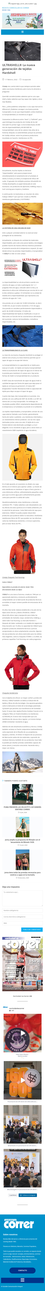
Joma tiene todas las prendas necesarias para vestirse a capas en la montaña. (22, 873)
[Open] (23, 1033)
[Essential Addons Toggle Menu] (22, 32)
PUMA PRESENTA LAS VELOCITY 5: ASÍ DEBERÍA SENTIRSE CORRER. (22, 808)
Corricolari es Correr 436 (22, 996)
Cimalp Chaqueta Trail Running (13, 577)
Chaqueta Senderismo (10, 693)
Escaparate (26, 80)
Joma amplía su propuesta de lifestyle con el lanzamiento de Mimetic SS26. (22, 841)
